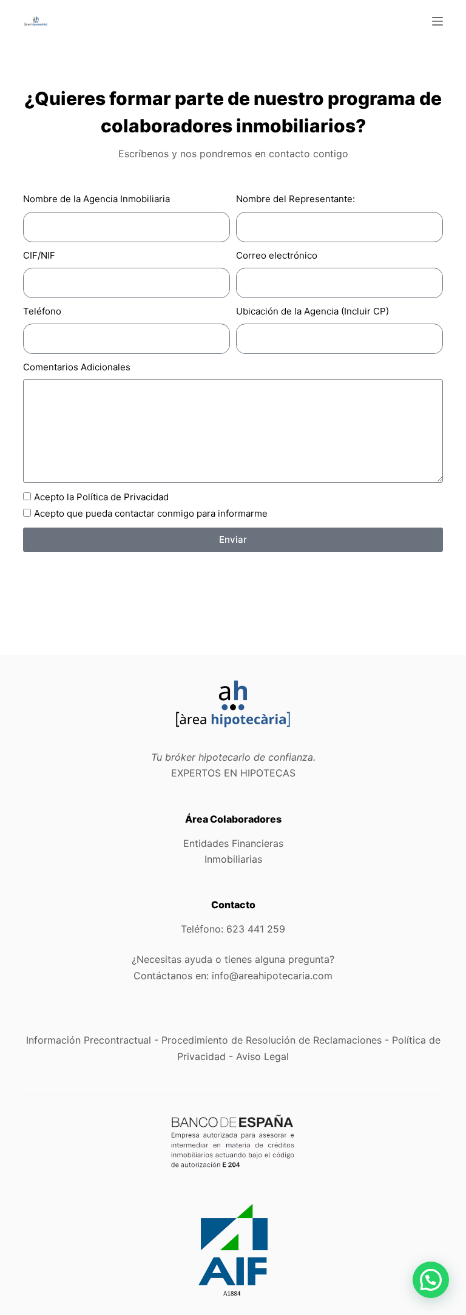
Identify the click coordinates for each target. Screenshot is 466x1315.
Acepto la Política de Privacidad (101, 497)
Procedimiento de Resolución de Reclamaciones (271, 1040)
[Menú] (437, 21)
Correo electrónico (276, 255)
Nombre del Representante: (295, 199)
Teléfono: (233, 929)
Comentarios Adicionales (76, 367)
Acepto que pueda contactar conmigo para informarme (151, 513)
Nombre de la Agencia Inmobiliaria (96, 199)
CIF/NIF (39, 255)
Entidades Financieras (233, 843)
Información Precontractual (88, 1040)
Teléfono (42, 311)
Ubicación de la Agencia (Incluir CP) (312, 311)
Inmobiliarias (233, 859)
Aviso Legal (262, 1056)
